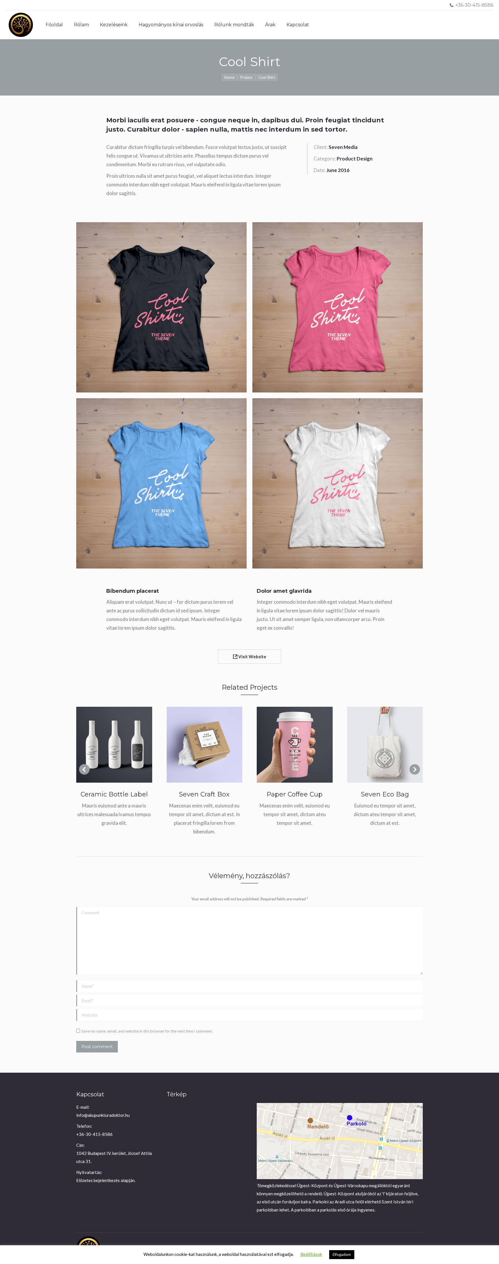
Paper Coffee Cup (295, 794)
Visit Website (251, 656)
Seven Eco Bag (385, 794)
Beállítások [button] (311, 1254)
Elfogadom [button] (342, 1254)
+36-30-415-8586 (474, 5)
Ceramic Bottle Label (114, 794)
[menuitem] (54, 25)
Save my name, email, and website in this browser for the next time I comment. (147, 1031)
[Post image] (114, 745)
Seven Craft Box (204, 794)
